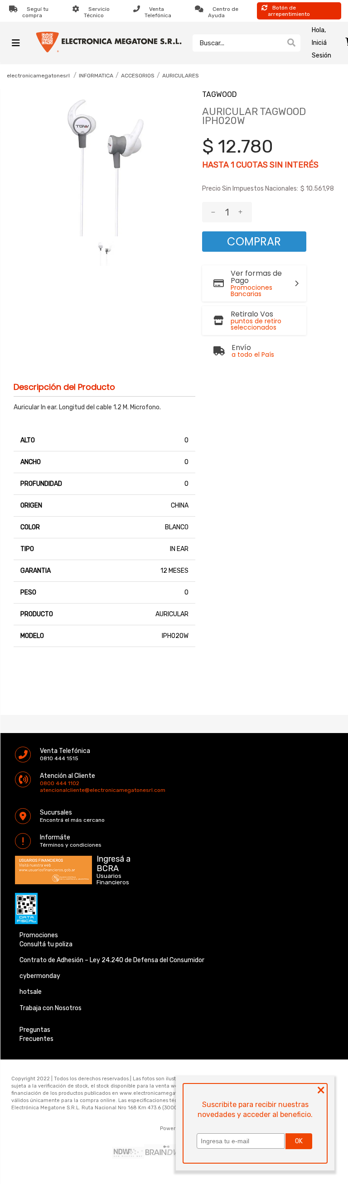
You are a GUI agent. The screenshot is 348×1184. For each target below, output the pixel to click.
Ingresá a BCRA (113, 862)
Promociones (38, 935)
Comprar (254, 241)
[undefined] (104, 163)
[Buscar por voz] (277, 42)
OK (299, 1141)
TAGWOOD (219, 94)
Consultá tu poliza (45, 944)
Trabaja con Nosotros (50, 1008)
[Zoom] (104, 253)
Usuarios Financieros (113, 879)
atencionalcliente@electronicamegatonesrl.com (47, 790)
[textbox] (237, 43)
